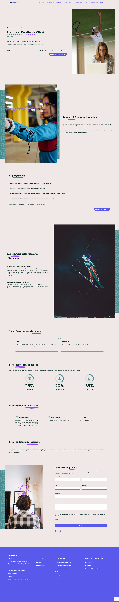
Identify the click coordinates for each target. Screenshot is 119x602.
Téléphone (84, 485)
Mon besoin (58, 502)
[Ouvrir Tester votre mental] (73, 3)
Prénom (57, 477)
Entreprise (57, 493)
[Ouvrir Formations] (44, 3)
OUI (57, 518)
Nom (83, 477)
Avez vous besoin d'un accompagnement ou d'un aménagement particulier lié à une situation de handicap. (80, 515)
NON (57, 519)
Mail (56, 485)
